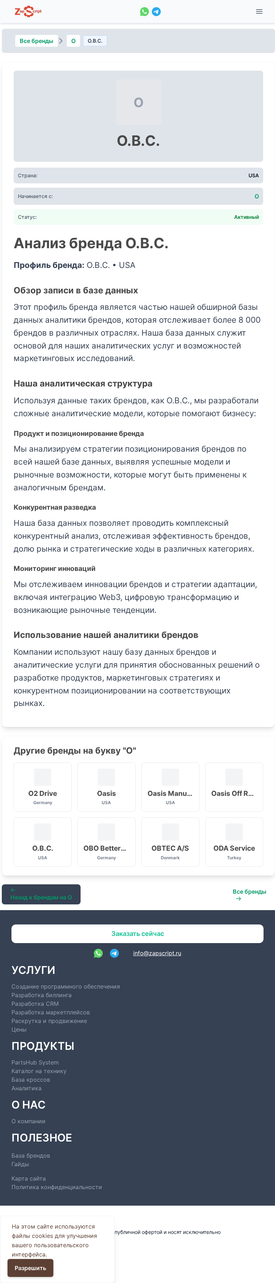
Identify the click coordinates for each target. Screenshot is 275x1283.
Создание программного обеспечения (65, 986)
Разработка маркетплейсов (50, 1012)
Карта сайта (28, 1178)
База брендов (30, 1155)
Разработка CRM (35, 1003)
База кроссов (30, 1079)
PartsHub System (35, 1062)
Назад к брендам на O (41, 897)
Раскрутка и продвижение (49, 1020)
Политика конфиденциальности (56, 1187)
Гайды (20, 1164)
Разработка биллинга (41, 995)
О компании (28, 1121)
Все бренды (36, 40)
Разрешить (30, 1268)
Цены (18, 1029)
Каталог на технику (39, 1071)
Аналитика (26, 1088)
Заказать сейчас (137, 933)
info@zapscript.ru (157, 953)
